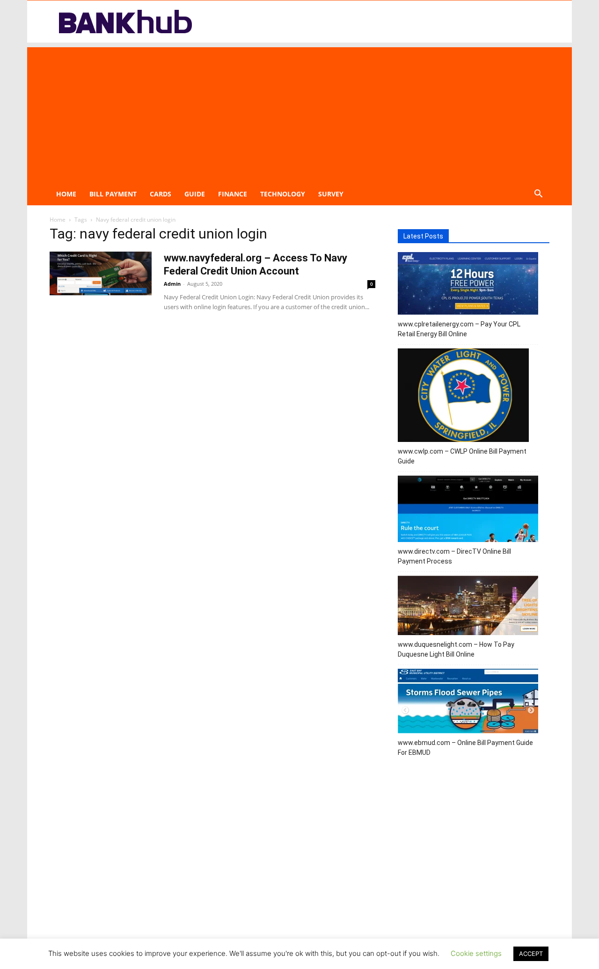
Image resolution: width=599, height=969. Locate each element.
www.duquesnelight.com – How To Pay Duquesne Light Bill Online (456, 649)
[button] (538, 194)
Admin (172, 283)
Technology (282, 193)
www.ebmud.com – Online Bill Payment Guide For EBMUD (465, 747)
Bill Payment (113, 193)
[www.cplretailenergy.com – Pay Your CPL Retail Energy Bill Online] (468, 285)
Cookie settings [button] (476, 953)
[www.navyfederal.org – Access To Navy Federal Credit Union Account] (101, 274)
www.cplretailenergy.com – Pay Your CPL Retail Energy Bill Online (459, 329)
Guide (194, 193)
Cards (160, 193)
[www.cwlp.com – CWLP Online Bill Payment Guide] (463, 396)
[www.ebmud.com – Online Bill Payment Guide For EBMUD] (468, 702)
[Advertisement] (299, 112)
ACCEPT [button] (531, 953)
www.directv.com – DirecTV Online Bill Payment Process (454, 556)
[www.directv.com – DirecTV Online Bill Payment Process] (468, 510)
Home (66, 193)
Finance (232, 193)
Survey (330, 193)
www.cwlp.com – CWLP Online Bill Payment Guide (462, 456)
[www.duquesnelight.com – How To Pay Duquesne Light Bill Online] (468, 607)
